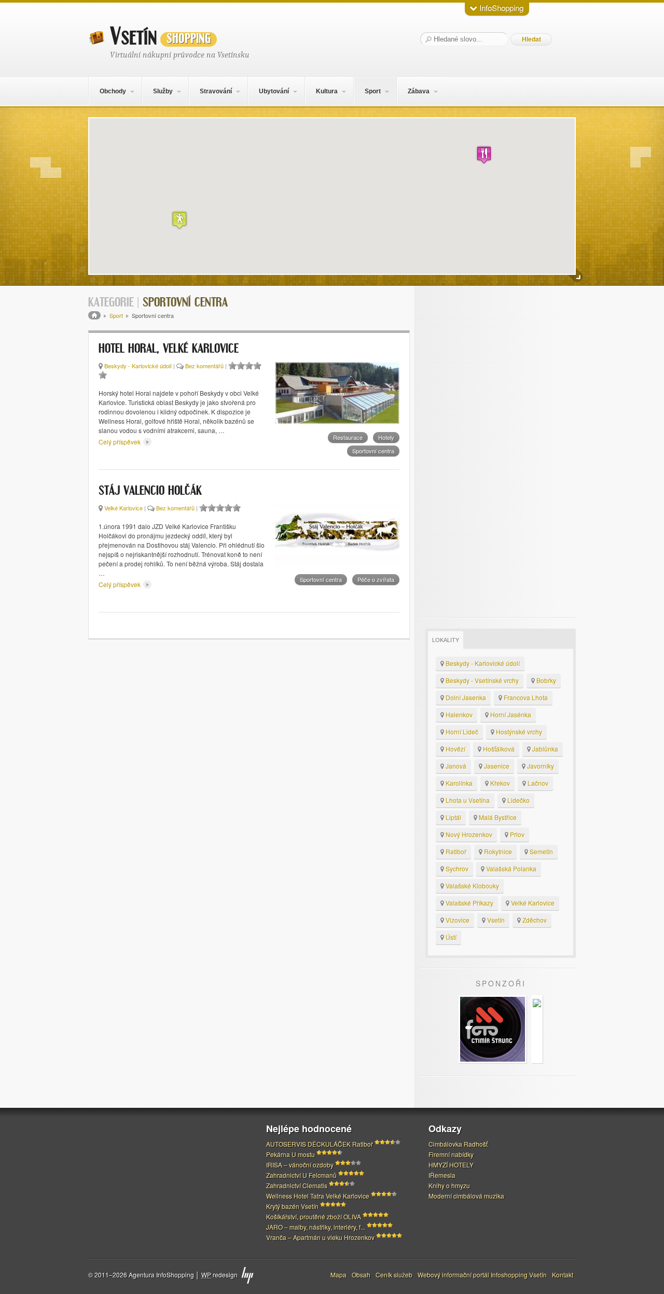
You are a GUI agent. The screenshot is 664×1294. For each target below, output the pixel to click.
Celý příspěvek (120, 441)
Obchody (113, 91)
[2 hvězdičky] (241, 365)
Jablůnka (544, 748)
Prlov (516, 834)
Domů (94, 315)
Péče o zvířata (375, 579)
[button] (484, 154)
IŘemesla (441, 1175)
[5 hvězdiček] (103, 375)
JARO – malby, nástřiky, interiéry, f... (315, 1226)
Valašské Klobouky (471, 885)
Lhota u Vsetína (467, 800)
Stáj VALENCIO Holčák (150, 491)
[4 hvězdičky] (257, 365)
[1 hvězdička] (232, 365)
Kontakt (562, 1274)
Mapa (338, 1274)
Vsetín (160, 37)
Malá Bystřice (497, 817)
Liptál (452, 817)
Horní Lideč (461, 731)
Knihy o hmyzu (449, 1185)
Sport (373, 91)
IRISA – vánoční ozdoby (300, 1164)
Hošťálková (498, 748)
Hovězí (454, 748)
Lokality (445, 640)
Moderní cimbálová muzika (466, 1195)
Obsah (361, 1274)
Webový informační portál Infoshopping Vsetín (482, 1274)
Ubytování (274, 91)
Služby (163, 91)
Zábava (419, 91)
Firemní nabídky (451, 1154)
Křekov (499, 782)
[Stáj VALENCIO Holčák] (337, 535)
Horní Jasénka (510, 714)
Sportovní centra (373, 451)
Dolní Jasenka (465, 697)
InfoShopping (500, 7)
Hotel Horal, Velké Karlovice (169, 349)
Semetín (540, 851)
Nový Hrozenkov (468, 834)
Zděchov (534, 919)
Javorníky (539, 765)
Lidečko (518, 800)
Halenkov (458, 714)
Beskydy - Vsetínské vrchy (481, 680)
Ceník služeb (394, 1274)
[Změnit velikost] (576, 276)
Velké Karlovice (123, 508)
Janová (455, 765)
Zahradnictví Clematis (296, 1185)
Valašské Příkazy (468, 902)
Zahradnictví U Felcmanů (301, 1175)
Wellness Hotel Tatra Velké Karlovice (317, 1195)
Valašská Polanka (510, 868)
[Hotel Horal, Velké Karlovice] (337, 393)
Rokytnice (497, 851)
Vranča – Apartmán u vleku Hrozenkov (320, 1237)
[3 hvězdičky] (249, 365)
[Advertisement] (498, 451)
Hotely (386, 437)
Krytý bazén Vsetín (292, 1206)
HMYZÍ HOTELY (451, 1164)
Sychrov (456, 868)
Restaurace (348, 437)
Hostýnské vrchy (518, 731)
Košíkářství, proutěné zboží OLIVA (313, 1216)
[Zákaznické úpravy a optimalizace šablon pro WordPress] (247, 1275)
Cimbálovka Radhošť (458, 1143)
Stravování (216, 91)
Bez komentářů (204, 365)
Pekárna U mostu (290, 1154)
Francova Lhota (525, 697)
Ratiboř (455, 851)
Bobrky (545, 680)
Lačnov (537, 782)
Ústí (450, 937)
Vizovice (456, 919)
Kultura (327, 91)
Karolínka (458, 782)
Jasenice (495, 765)
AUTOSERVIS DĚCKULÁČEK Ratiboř (319, 1143)
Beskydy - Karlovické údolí (138, 365)
